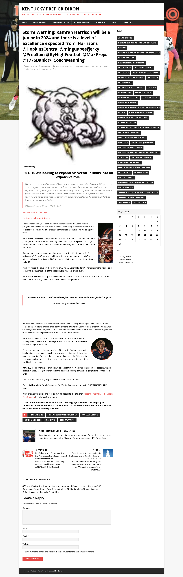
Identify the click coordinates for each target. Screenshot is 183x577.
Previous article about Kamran (37, 218)
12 (132, 230)
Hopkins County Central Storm (62, 415)
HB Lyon (122, 112)
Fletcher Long (46, 66)
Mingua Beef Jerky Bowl (142, 143)
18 (126, 235)
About (115, 22)
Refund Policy (125, 259)
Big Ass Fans (123, 73)
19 (132, 235)
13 (139, 230)
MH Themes (58, 571)
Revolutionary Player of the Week (134, 167)
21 (145, 235)
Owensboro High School (129, 162)
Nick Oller (123, 157)
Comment (27, 508)
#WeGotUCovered (63, 66)
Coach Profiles (61, 22)
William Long (139, 202)
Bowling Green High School (131, 78)
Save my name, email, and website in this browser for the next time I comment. (59, 551)
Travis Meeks (124, 202)
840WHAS (122, 48)
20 (139, 235)
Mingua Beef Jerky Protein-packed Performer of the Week (144, 152)
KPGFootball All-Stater (93, 66)
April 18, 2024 (31, 66)
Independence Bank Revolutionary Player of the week (143, 128)
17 (120, 235)
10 (120, 230)
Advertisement (77, 66)
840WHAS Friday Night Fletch (131, 63)
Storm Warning (45, 69)
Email (25, 536)
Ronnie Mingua (141, 172)
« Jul (118, 250)
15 (151, 230)
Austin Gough (124, 68)
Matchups (101, 22)
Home (24, 22)
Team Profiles (40, 22)
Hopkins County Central (140, 112)
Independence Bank (127, 123)
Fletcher (151, 88)
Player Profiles (82, 22)
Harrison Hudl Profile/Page (35, 212)
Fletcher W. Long (143, 93)
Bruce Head (153, 78)
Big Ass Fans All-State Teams (146, 73)
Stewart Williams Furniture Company (135, 182)
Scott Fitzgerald (126, 177)
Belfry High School (143, 68)
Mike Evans (50, 420)
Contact (128, 22)
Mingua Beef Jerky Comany (130, 147)
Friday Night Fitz (150, 98)
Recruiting (34, 69)
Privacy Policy (125, 256)
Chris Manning (36, 415)
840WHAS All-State (126, 58)
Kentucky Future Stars (128, 132)
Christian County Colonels (131, 88)
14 (145, 230)
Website (26, 544)
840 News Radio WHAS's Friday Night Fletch (137, 43)
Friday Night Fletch (127, 103)
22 (151, 235)
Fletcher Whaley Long (128, 98)
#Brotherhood (125, 38)
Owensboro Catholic (141, 157)
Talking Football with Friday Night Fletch (138, 192)
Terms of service (126, 262)
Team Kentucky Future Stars (131, 197)
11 (126, 230)
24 (120, 239)
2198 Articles (69, 431)
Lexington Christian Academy (131, 137)
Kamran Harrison (90, 415)
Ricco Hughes (124, 172)
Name (25, 528)
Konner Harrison (33, 420)
